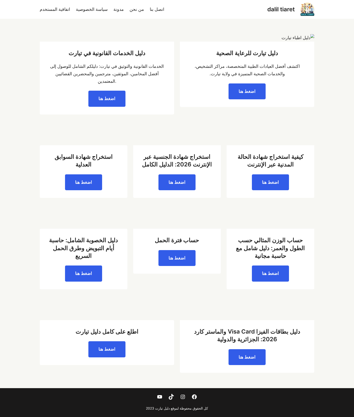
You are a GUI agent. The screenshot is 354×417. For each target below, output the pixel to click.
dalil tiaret (281, 9)
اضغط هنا (247, 91)
